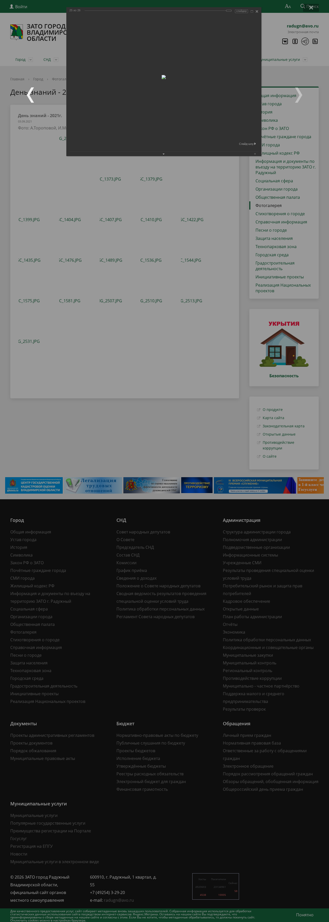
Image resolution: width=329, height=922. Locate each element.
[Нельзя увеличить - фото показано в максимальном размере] (251, 11)
